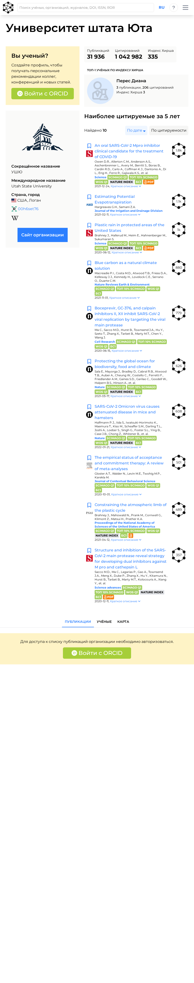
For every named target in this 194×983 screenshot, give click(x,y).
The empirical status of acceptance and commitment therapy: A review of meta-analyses (129, 463)
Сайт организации (42, 235)
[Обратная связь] (173, 7)
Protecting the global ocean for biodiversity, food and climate (125, 364)
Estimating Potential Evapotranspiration (115, 199)
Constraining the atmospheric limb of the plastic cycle (131, 507)
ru (162, 7)
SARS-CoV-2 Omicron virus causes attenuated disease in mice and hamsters (127, 412)
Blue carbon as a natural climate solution (126, 265)
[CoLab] (8, 7)
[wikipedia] (14, 218)
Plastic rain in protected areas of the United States (129, 228)
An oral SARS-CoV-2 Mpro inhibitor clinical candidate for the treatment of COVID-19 (129, 151)
